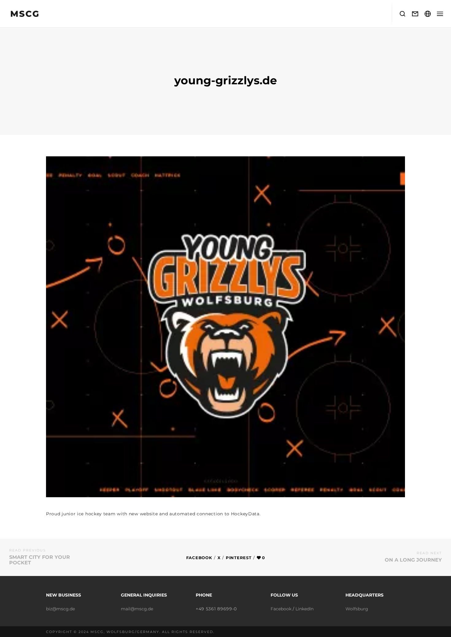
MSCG (97, 632)
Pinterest (238, 557)
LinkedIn (304, 609)
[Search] (402, 14)
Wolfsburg (356, 609)
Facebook (199, 557)
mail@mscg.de (137, 609)
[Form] (415, 14)
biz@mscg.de (60, 609)
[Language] (428, 14)
